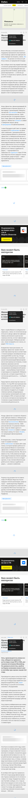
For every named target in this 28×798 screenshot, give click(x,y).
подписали (14, 168)
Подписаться (6, 255)
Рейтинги (20, 5)
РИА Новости (10, 359)
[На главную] (4, 2)
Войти (18, 2)
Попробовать (12, 43)
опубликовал (15, 146)
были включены (14, 437)
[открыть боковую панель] (22, 2)
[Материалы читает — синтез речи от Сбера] (21, 32)
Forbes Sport (5, 285)
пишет (21, 698)
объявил (21, 447)
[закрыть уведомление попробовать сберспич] (21, 37)
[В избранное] (26, 32)
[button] (26, 2)
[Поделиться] (23, 32)
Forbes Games (9, 5)
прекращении (6, 140)
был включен (13, 128)
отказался (18, 136)
